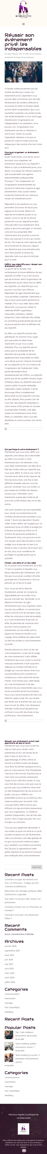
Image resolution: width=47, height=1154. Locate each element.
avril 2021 (9, 968)
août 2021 (9, 955)
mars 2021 (9, 973)
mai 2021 (9, 964)
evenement (9, 57)
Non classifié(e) (12, 1007)
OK (24, 1151)
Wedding (9, 1012)
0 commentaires (28, 57)
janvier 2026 (11, 946)
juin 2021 (9, 959)
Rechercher (37, 867)
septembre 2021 (12, 950)
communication (35, 54)
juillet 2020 (10, 982)
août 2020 (9, 977)
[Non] (44, 1146)
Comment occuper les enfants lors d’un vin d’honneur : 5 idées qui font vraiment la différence (22, 883)
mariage (17, 57)
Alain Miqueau (13, 54)
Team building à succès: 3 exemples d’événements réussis (27, 1058)
